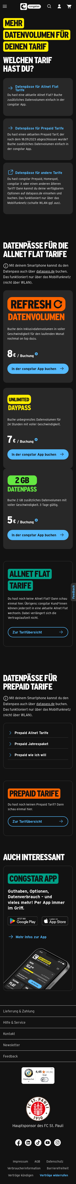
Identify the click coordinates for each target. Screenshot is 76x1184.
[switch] (44, 1079)
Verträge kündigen (20, 1175)
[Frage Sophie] (50, 6)
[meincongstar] (60, 6)
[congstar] (30, 6)
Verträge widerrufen (54, 1175)
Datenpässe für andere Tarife (38, 172)
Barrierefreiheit (58, 1168)
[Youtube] (48, 1142)
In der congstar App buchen (34, 368)
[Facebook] (18, 1142)
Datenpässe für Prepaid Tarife (39, 128)
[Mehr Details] (36, 354)
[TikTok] (38, 1142)
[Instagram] (57, 1142)
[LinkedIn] (28, 1142)
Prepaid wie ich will (30, 755)
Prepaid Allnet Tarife (31, 732)
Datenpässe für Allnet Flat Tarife (36, 88)
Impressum (20, 1161)
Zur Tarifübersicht (27, 632)
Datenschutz (54, 1161)
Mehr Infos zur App (31, 937)
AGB (37, 1161)
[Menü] (6, 6)
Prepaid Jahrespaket (31, 743)
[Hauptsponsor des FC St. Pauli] (38, 1109)
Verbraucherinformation (24, 1168)
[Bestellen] (70, 6)
